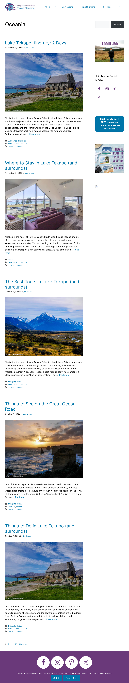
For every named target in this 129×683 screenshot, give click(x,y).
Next (23, 644)
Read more (34, 134)
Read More (71, 678)
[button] (120, 7)
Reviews (11, 260)
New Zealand (13, 144)
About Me (49, 7)
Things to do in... (15, 382)
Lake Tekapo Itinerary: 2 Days (35, 42)
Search (117, 24)
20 (16, 644)
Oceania (23, 144)
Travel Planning (88, 7)
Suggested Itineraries (17, 141)
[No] (126, 676)
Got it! (56, 678)
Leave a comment (15, 146)
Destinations (67, 7)
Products (107, 7)
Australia (11, 506)
